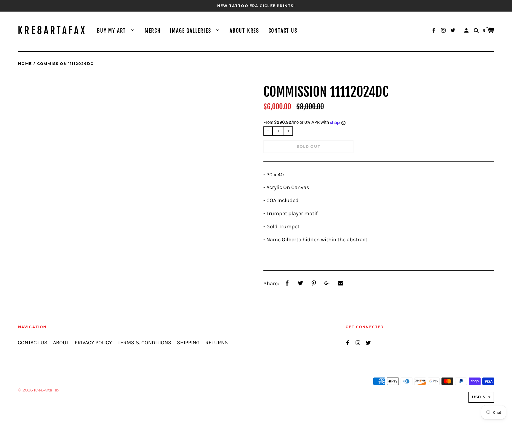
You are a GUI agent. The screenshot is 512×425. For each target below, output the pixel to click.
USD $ (478, 397)
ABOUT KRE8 (244, 30)
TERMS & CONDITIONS (144, 343)
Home (25, 63)
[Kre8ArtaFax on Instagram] (443, 30)
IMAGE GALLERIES (191, 30)
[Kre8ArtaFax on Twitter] (452, 30)
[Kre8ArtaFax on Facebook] (433, 30)
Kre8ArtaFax (52, 31)
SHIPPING (188, 343)
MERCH (153, 30)
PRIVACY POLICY (93, 343)
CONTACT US (282, 30)
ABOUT (61, 343)
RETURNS (216, 343)
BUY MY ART (112, 30)
